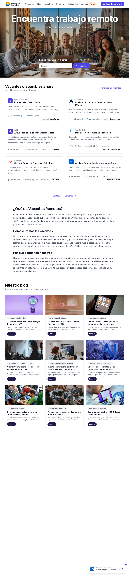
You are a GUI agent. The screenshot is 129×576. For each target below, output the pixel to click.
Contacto (60, 4)
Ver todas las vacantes (63, 196)
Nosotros (49, 4)
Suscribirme (81, 66)
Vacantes (29, 4)
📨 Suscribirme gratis (112, 4)
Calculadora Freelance (81, 4)
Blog (39, 4)
